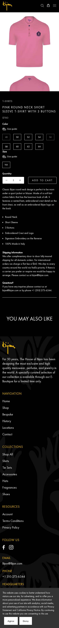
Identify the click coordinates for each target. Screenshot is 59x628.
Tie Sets (7, 468)
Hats (5, 481)
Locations (8, 428)
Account (7, 514)
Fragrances (9, 487)
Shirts (5, 461)
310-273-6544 (16, 576)
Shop (5, 408)
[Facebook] (3, 547)
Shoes (6, 494)
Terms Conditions (13, 521)
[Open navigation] (54, 5)
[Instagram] (11, 547)
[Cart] (48, 5)
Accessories (9, 474)
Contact (7, 434)
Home (6, 401)
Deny (26, 621)
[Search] (42, 5)
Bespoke (7, 414)
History (6, 421)
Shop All (7, 454)
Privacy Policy (10, 527)
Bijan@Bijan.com (12, 563)
